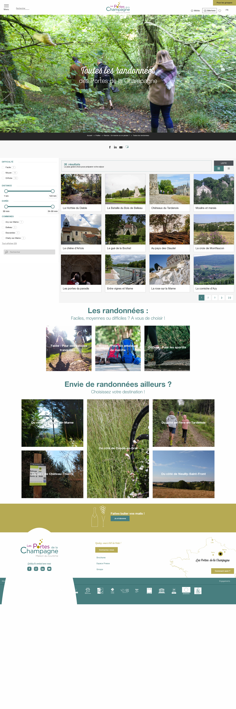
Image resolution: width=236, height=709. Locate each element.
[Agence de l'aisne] (39, 591)
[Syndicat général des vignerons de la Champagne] (149, 591)
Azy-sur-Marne (14, 222)
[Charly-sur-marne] (51, 591)
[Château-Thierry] (63, 591)
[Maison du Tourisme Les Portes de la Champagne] (118, 7)
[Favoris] (220, 10)
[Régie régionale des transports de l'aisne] (137, 591)
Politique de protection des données (35, 581)
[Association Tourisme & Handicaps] (197, 591)
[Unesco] (161, 591)
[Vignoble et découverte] (174, 591)
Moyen (11, 173)
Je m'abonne (120, 518)
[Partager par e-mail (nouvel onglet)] (119, 147)
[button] (22, 7)
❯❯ (229, 297)
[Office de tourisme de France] (112, 591)
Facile (10, 167)
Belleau (10, 227)
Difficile (11, 178)
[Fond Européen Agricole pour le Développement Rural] (186, 591)
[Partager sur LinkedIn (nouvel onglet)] (114, 147)
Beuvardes (12, 233)
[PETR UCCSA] (125, 591)
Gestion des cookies (63, 581)
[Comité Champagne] (75, 591)
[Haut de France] (88, 591)
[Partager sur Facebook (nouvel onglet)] (108, 147)
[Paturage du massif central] (100, 591)
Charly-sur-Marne (15, 238)
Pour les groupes (224, 3)
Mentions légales (8, 581)
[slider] (6, 191)
